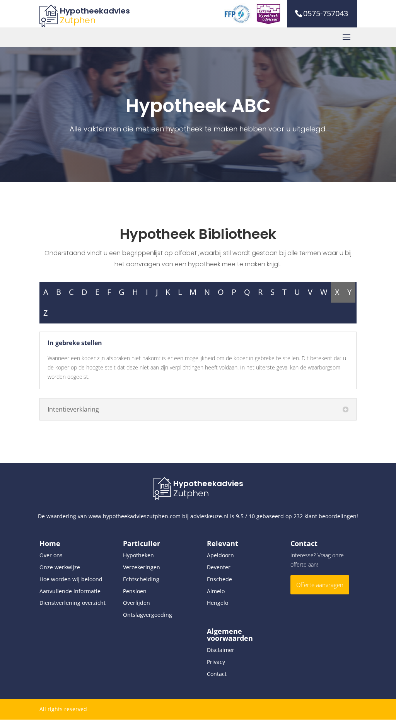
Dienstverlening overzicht (72, 602)
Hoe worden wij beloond (70, 579)
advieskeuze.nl (209, 516)
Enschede (219, 579)
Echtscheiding (141, 579)
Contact (217, 673)
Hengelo (217, 602)
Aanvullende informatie (70, 591)
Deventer (218, 567)
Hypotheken (138, 555)
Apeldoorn (220, 555)
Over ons (51, 555)
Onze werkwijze (59, 567)
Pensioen (135, 591)
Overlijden (136, 602)
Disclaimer (220, 650)
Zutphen (78, 20)
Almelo (216, 591)
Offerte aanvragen (319, 585)
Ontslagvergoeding (147, 614)
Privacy (216, 662)
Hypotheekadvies (95, 10)
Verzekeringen (141, 567)
